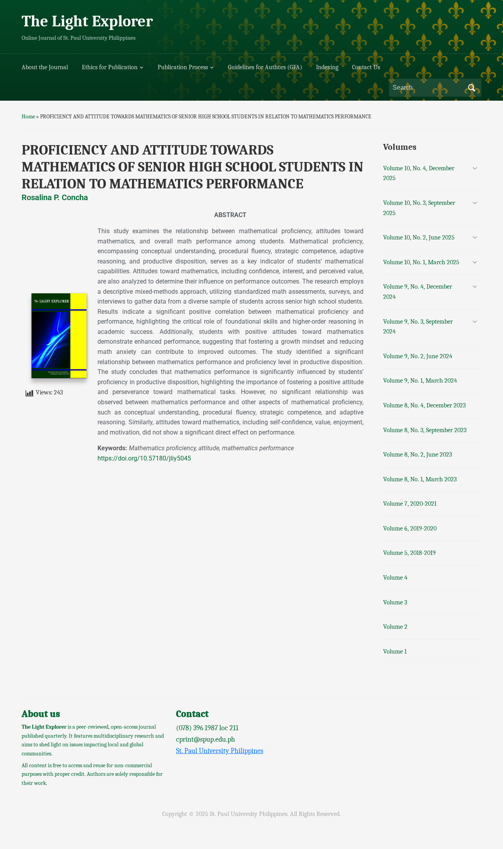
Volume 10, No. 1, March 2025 (421, 262)
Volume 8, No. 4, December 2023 (424, 405)
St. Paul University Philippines (219, 751)
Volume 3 (395, 602)
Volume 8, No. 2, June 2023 (417, 454)
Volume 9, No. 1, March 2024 (420, 380)
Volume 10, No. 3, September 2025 (419, 208)
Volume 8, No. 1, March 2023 (420, 479)
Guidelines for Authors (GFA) (265, 67)
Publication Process (183, 67)
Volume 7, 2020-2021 (410, 503)
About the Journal (45, 67)
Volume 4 (395, 577)
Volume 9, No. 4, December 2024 (417, 291)
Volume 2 (395, 626)
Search (471, 88)
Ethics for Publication (110, 67)
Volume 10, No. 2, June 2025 (419, 237)
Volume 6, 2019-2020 (410, 528)
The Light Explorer (87, 21)
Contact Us (366, 67)
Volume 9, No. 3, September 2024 (418, 326)
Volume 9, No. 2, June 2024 (417, 356)
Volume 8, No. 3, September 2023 (424, 430)
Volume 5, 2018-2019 (409, 552)
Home (28, 116)
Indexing (327, 67)
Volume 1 (395, 651)
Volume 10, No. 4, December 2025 (418, 173)
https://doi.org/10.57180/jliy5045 (144, 458)
